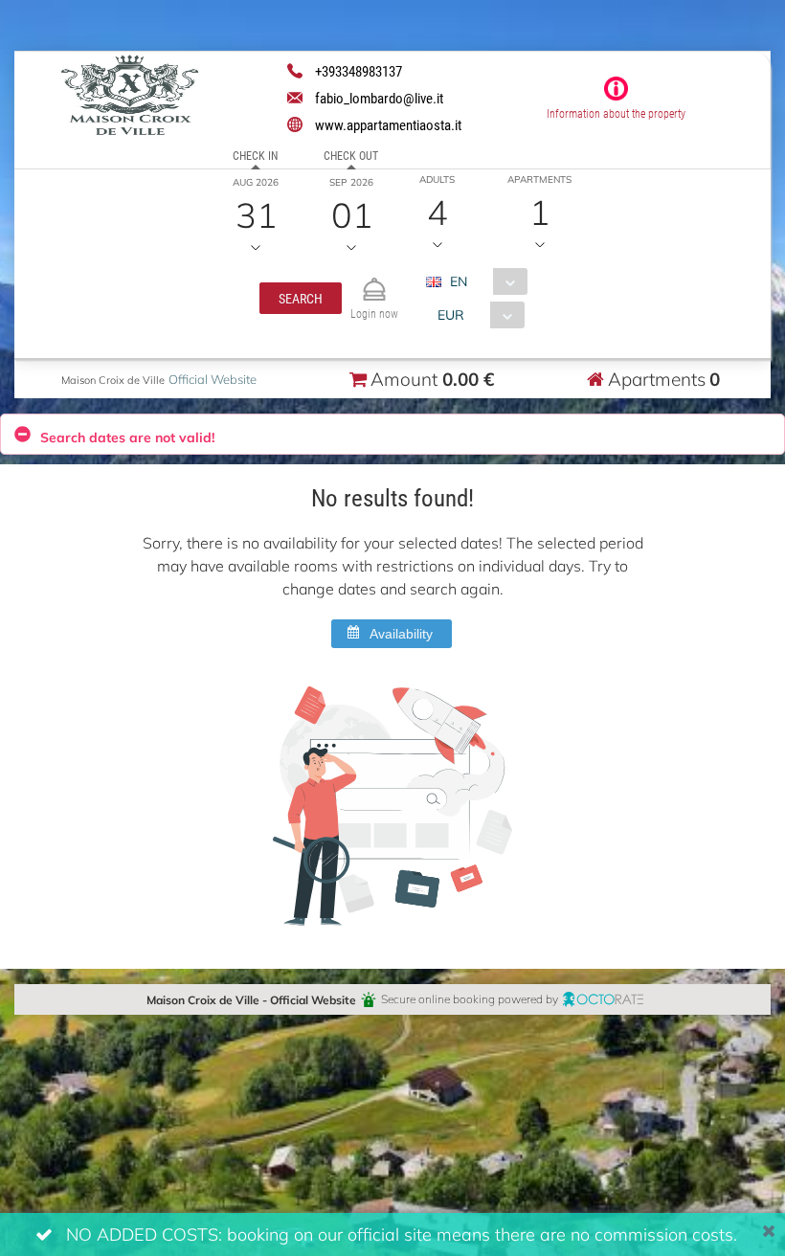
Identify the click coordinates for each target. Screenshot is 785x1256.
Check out (351, 155)
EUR (450, 314)
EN (458, 281)
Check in (255, 155)
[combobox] (484, 281)
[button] (300, 298)
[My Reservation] (374, 281)
